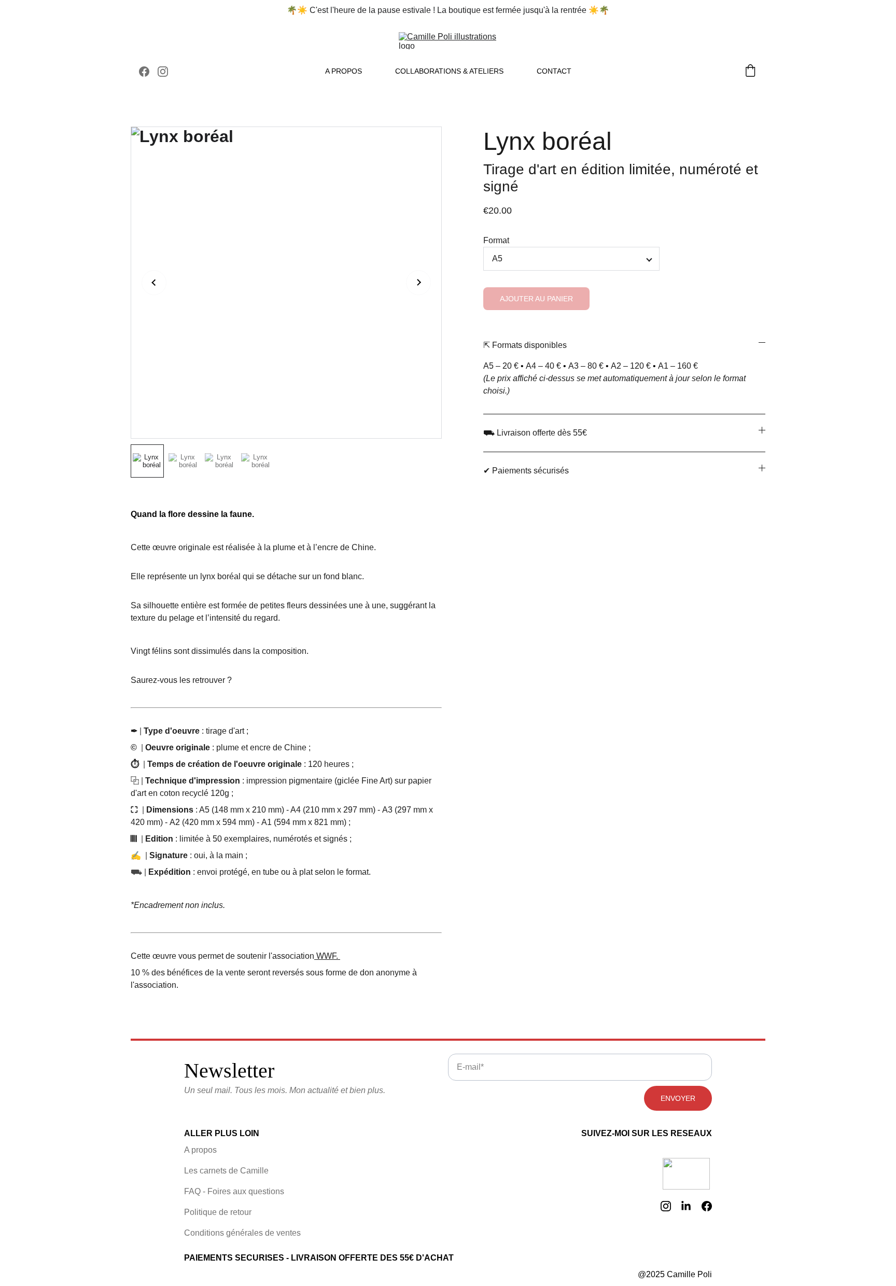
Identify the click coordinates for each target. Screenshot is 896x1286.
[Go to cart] (750, 71)
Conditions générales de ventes (242, 1232)
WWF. (327, 956)
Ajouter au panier (536, 299)
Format (496, 240)
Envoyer (678, 1098)
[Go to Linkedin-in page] (686, 1206)
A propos (343, 71)
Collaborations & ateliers (449, 71)
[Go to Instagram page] (163, 71)
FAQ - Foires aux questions (234, 1191)
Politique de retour (217, 1212)
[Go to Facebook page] (148, 71)
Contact (554, 71)
